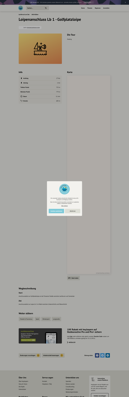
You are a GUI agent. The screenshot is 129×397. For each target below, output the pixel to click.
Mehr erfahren (64, 205)
